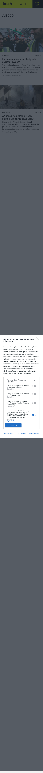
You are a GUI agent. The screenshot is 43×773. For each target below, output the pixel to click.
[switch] (34, 386)
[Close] (38, 339)
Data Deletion (8, 433)
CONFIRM (13, 425)
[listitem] (21, 380)
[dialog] (21, 386)
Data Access (21, 433)
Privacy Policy (34, 433)
